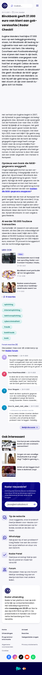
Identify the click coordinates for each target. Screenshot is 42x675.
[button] (37, 5)
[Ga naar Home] (4, 5)
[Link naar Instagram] (15, 657)
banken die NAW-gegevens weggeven (19, 190)
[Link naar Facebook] (9, 657)
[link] (8, 304)
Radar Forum (11, 350)
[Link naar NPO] (24, 668)
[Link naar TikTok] (21, 657)
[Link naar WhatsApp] (33, 657)
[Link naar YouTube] (27, 657)
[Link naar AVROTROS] (18, 668)
